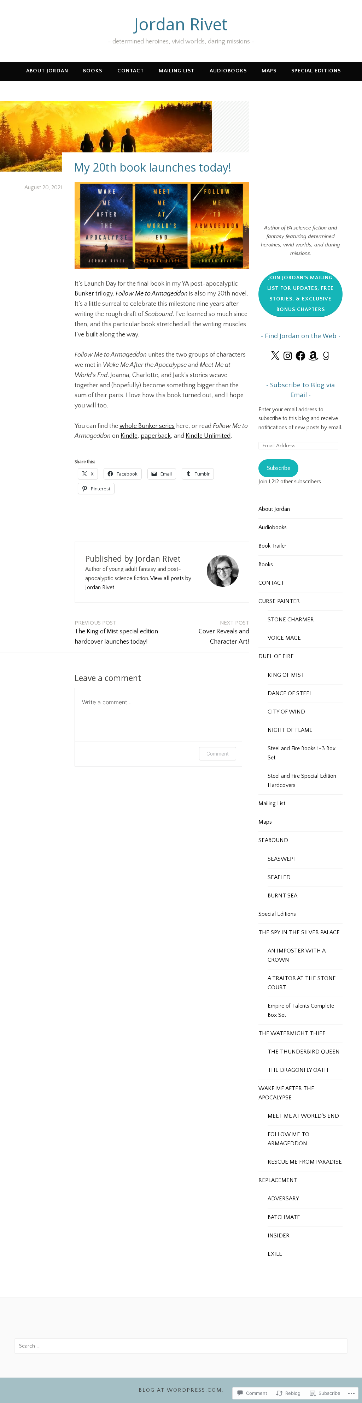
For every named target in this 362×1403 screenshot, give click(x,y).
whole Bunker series (147, 426)
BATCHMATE (284, 1217)
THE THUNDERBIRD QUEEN (304, 1052)
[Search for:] (181, 1346)
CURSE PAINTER (279, 601)
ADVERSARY (283, 1198)
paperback (156, 436)
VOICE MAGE (284, 638)
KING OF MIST (286, 675)
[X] (275, 356)
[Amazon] (313, 356)
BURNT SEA (282, 895)
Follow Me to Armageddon (152, 293)
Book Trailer (272, 546)
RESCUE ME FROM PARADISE (305, 1162)
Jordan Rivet (181, 24)
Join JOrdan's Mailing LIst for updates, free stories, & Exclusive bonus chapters (300, 293)
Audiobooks (228, 71)
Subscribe (278, 468)
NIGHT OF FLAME (290, 730)
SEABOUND (273, 840)
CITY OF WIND (286, 712)
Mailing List (176, 71)
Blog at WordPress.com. (181, 1390)
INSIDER (279, 1235)
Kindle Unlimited (208, 436)
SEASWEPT (282, 859)
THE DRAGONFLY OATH (298, 1070)
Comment (217, 754)
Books (92, 71)
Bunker (84, 293)
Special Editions (316, 71)
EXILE (275, 1254)
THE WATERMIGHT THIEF (291, 1033)
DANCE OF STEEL (290, 693)
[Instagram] (287, 356)
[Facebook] (300, 356)
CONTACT (130, 71)
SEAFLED (279, 877)
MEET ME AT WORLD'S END (303, 1116)
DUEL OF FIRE (276, 656)
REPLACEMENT (277, 1180)
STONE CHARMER (291, 619)
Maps (269, 71)
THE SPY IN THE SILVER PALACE (299, 932)
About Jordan (47, 71)
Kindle (129, 436)
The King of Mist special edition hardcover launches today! (116, 632)
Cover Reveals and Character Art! (224, 632)
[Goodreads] (326, 356)
